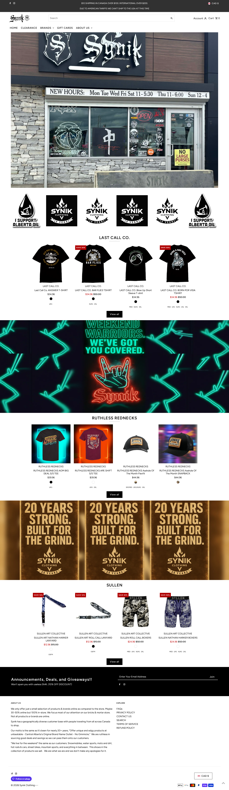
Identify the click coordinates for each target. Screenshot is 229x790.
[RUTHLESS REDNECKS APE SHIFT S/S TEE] (93, 443)
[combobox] (108, 18)
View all (114, 314)
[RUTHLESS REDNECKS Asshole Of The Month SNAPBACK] (177, 443)
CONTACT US (123, 716)
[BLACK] (51, 298)
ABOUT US (83, 27)
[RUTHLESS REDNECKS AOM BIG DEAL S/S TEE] (51, 443)
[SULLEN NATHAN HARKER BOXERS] (177, 611)
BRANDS (45, 27)
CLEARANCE (29, 27)
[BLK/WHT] (135, 646)
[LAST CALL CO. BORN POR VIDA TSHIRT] (177, 263)
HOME (14, 27)
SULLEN (115, 585)
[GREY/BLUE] (51, 649)
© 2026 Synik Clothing (23, 785)
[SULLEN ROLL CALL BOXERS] (135, 611)
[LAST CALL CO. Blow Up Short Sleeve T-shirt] (135, 263)
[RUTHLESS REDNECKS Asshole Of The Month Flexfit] (135, 443)
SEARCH (121, 720)
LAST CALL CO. (114, 237)
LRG (50, 304)
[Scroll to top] (223, 783)
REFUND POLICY (125, 727)
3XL (140, 307)
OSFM (51, 654)
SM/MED (129, 487)
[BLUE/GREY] (178, 646)
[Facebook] (10, 3)
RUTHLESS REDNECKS (114, 418)
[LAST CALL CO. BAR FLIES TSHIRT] (93, 263)
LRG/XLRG (137, 487)
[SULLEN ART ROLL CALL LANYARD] (93, 611)
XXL (143, 487)
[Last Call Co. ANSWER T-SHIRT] (51, 263)
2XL (95, 304)
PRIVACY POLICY (125, 712)
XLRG (91, 304)
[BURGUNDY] (93, 482)
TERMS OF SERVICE (127, 724)
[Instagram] (14, 3)
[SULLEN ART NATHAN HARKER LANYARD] (51, 611)
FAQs (119, 708)
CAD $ (215, 3)
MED (131, 307)
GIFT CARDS (65, 27)
